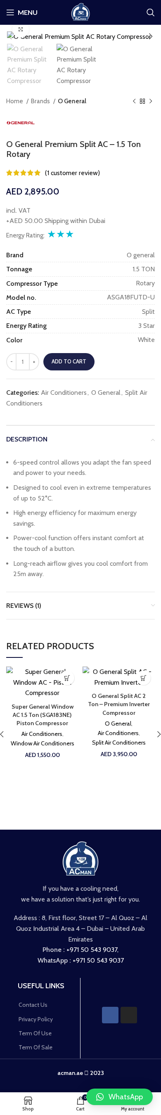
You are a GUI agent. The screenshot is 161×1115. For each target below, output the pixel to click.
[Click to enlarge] (20, 29)
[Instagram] (129, 1015)
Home (15, 101)
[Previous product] (134, 101)
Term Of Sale (35, 1047)
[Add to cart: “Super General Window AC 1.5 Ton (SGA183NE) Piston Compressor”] (67, 678)
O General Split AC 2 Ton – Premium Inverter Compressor (119, 704)
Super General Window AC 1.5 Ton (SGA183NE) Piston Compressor (42, 715)
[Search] (150, 12)
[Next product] (151, 101)
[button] (119, 1097)
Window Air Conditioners (42, 743)
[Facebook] (110, 1015)
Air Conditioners (64, 392)
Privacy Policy (36, 1019)
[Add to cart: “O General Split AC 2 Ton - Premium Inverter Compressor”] (143, 678)
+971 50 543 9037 (91, 950)
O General (72, 101)
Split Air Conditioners (119, 742)
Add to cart (69, 361)
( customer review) (72, 173)
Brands (41, 101)
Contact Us (33, 1004)
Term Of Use (35, 1033)
